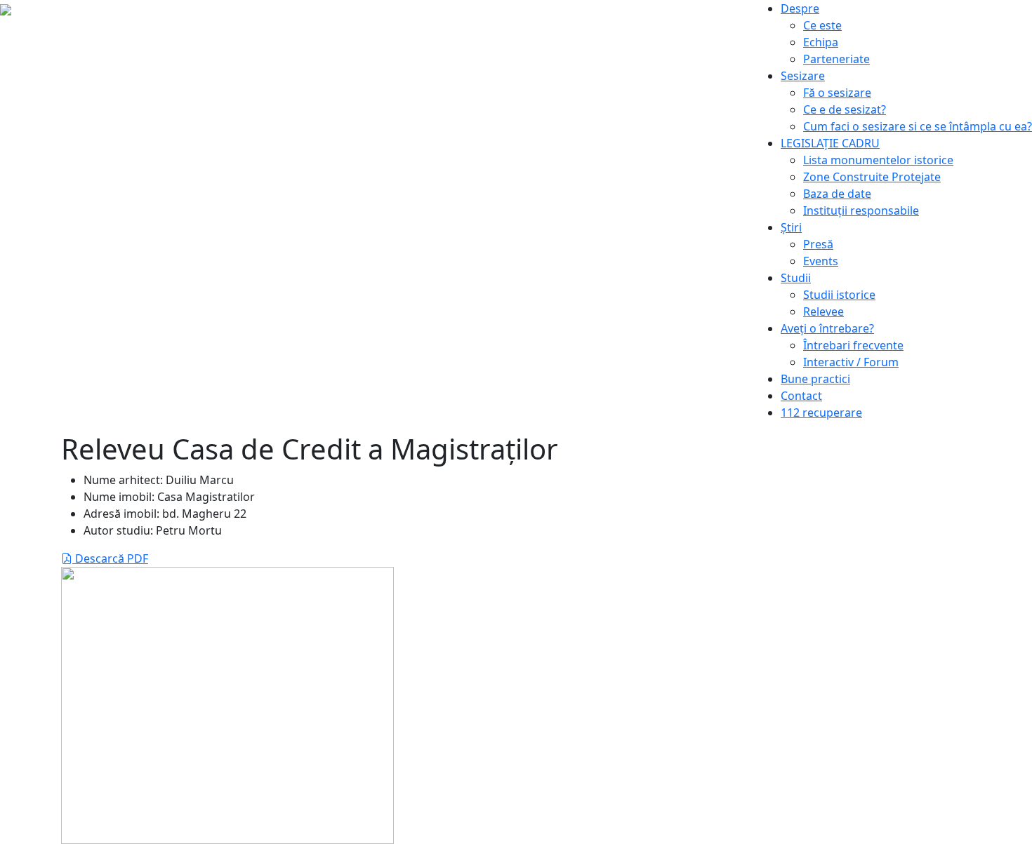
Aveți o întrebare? (827, 328)
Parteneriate (836, 59)
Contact (801, 395)
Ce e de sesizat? (844, 109)
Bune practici (815, 379)
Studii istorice (839, 294)
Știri (791, 227)
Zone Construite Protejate (872, 177)
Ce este (822, 25)
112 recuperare (821, 412)
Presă (818, 244)
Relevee (823, 311)
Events (820, 261)
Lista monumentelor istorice (878, 160)
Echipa (820, 42)
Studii (796, 278)
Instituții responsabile (861, 210)
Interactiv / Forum (851, 362)
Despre (800, 8)
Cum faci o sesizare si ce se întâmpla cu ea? (917, 126)
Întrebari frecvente (853, 345)
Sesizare (803, 75)
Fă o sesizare (837, 92)
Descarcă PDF (110, 558)
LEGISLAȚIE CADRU (830, 143)
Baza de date (837, 193)
